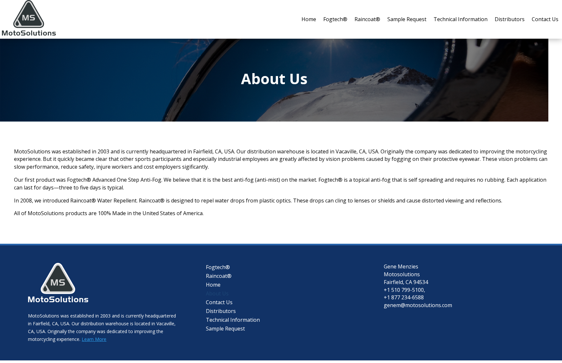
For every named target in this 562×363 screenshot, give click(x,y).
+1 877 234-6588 (404, 297)
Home (308, 19)
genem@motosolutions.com (418, 305)
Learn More (94, 339)
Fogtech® (335, 19)
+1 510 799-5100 (404, 289)
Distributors (510, 19)
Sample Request (406, 19)
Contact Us (545, 19)
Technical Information (461, 19)
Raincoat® (367, 19)
